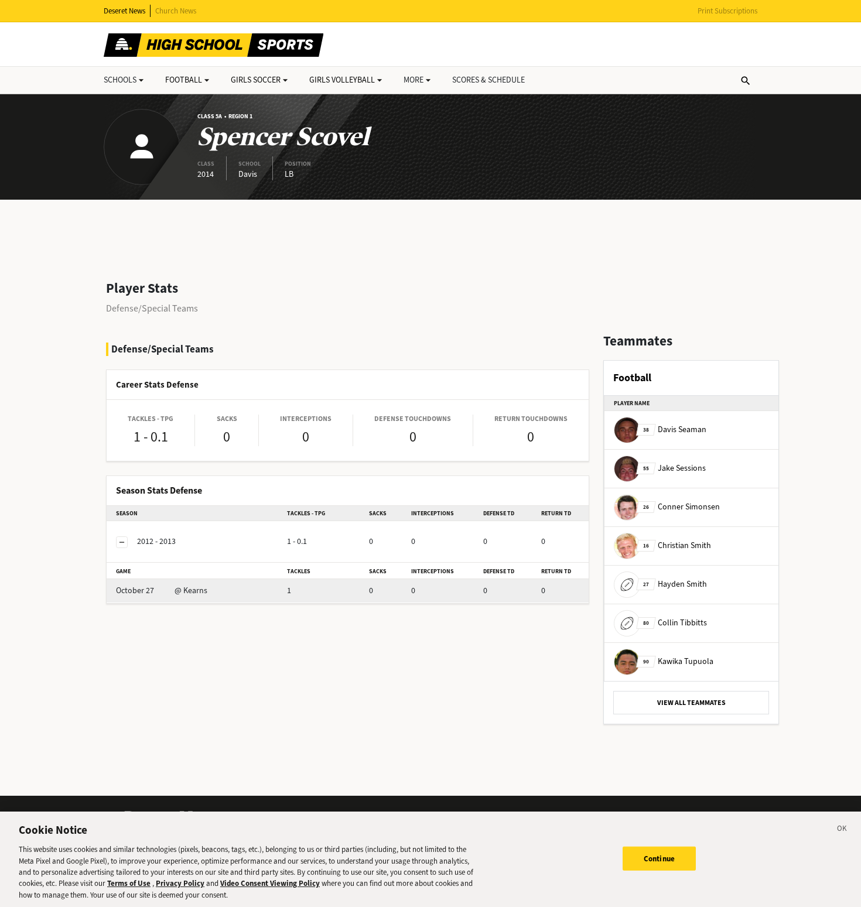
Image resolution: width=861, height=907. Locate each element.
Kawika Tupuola (678, 661)
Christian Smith (677, 545)
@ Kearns (161, 590)
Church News (175, 11)
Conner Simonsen (681, 506)
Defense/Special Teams (152, 308)
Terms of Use (129, 884)
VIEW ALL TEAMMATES (691, 702)
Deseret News (124, 11)
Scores (488, 79)
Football (183, 79)
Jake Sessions (674, 468)
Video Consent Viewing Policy (270, 884)
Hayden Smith (675, 584)
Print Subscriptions (727, 11)
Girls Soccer (256, 79)
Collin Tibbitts (675, 622)
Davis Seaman (674, 429)
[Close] (842, 830)
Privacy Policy (180, 884)
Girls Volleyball (342, 79)
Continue (659, 858)
